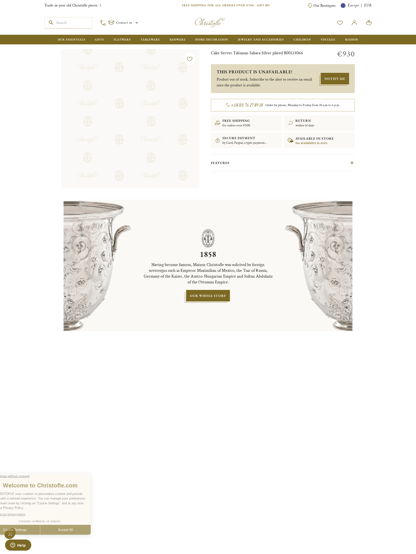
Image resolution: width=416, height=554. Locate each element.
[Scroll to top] (397, 535)
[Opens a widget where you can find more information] (18, 546)
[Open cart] (369, 22)
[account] (340, 22)
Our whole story (208, 296)
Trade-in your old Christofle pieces (71, 5)
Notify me (335, 78)
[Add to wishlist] (189, 59)
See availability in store (311, 143)
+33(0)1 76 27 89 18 (247, 105)
